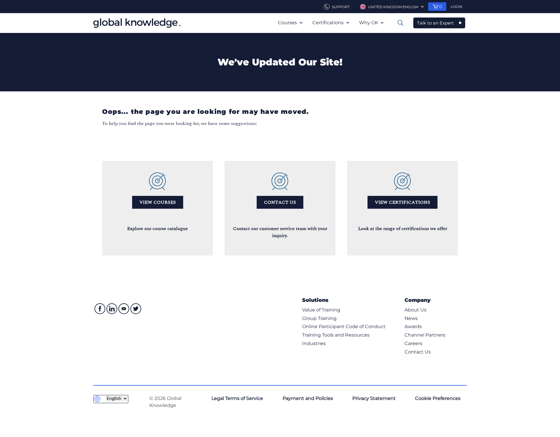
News (411, 318)
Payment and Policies (308, 398)
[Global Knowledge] (137, 23)
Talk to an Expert (435, 23)
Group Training (319, 318)
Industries (314, 343)
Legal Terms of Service (237, 398)
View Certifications (402, 202)
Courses (288, 22)
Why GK (369, 22)
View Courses (157, 202)
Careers (413, 343)
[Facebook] (100, 308)
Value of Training (321, 310)
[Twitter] (135, 308)
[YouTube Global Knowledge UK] (123, 308)
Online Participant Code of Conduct (344, 326)
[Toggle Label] (400, 23)
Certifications (328, 22)
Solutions (315, 300)
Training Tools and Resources (336, 335)
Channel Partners (425, 335)
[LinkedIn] (112, 308)
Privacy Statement (374, 398)
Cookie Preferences (438, 398)
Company (417, 300)
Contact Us (280, 202)
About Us (415, 310)
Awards (413, 326)
